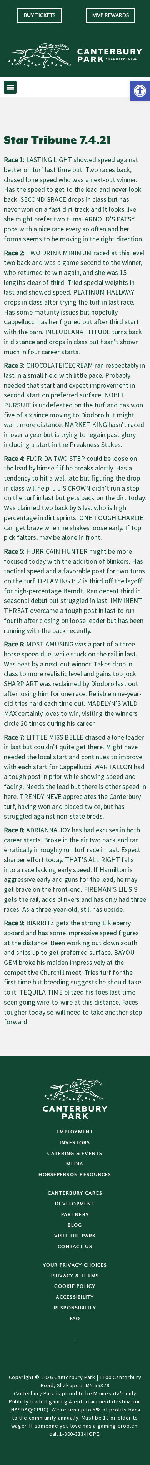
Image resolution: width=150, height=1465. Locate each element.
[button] (140, 91)
